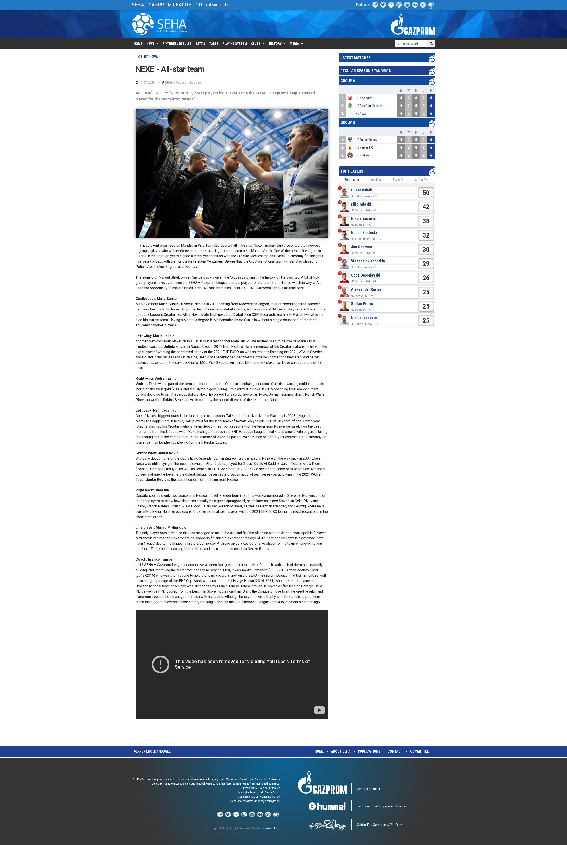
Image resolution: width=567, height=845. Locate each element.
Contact (395, 751)
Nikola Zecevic (363, 218)
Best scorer (352, 179)
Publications (369, 751)
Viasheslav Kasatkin (368, 261)
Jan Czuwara (361, 246)
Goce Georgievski (365, 275)
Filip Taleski (361, 204)
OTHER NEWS (148, 57)
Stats (200, 44)
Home (138, 44)
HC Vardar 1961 (365, 147)
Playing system (235, 44)
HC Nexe (361, 113)
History (275, 44)
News (150, 44)
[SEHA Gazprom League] (159, 24)
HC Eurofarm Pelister (369, 105)
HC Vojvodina (364, 98)
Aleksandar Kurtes (366, 289)
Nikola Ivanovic (364, 317)
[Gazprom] (413, 24)
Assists (376, 179)
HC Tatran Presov (366, 139)
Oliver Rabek (361, 190)
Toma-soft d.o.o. (270, 828)
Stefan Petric (362, 303)
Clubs (256, 44)
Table (213, 44)
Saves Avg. (422, 179)
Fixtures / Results (177, 44)
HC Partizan (363, 155)
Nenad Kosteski (364, 232)
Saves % (398, 179)
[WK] (415, 5)
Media (294, 44)
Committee (419, 751)
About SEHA (341, 751)
